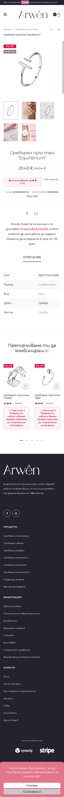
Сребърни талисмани (16, 535)
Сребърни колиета (15, 565)
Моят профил (12, 683)
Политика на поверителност (22, 613)
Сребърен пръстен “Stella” (16, 397)
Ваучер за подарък (14, 586)
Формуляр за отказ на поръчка (22, 657)
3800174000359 (48, 275)
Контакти (10, 713)
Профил (8, 698)
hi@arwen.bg (36, 493)
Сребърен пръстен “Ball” (47, 397)
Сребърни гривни (14, 550)
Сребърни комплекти (17, 572)
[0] (58, 14)
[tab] (32, 257)
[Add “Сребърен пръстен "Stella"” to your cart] (26, 386)
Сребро (43, 303)
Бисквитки (10, 620)
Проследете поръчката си (20, 691)
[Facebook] (7, 513)
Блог (6, 676)
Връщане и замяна (14, 628)
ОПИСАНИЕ (32, 257)
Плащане (9, 635)
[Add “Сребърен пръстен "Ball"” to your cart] (57, 386)
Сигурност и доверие (17, 649)
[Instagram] (16, 513)
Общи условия (12, 606)
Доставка (9, 642)
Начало (8, 29)
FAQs (6, 705)
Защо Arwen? (11, 720)
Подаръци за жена (14, 579)
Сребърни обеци (13, 543)
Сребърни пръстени (16, 557)
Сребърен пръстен (26, 29)
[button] (21, 439)
